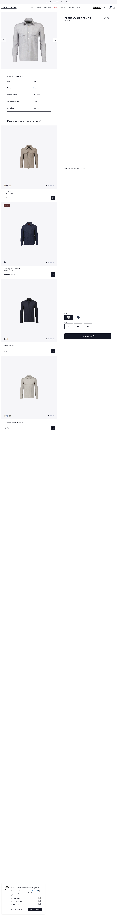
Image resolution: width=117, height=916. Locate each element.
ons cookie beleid (33, 891)
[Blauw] (7, 185)
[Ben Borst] (9, 8)
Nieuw (32, 8)
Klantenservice (97, 7)
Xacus (35, 88)
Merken (63, 8)
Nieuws (71, 8)
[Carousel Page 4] (51, 185)
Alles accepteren (35, 909)
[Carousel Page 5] (53, 185)
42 (88, 326)
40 (78, 326)
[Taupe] (5, 185)
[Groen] (10, 416)
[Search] (105, 7)
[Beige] (7, 339)
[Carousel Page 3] (50, 185)
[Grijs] (10, 185)
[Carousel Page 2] (48, 185)
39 (68, 326)
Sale (55, 8)
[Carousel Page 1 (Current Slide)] (46, 185)
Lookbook (47, 8)
